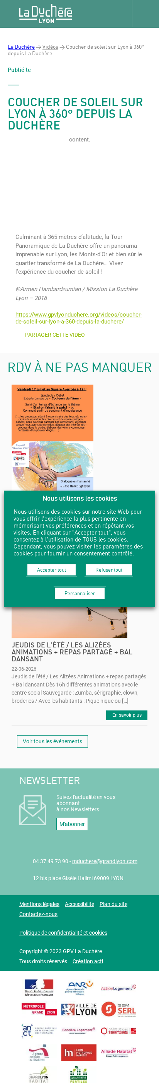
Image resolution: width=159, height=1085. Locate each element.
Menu (145, 13)
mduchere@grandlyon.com (104, 861)
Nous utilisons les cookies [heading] (79, 498)
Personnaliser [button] (79, 593)
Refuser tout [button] (108, 569)
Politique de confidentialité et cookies (63, 933)
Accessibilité (79, 904)
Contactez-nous (38, 914)
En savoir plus (127, 715)
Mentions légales (39, 904)
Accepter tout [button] (51, 569)
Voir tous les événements (52, 741)
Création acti (88, 961)
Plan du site (113, 904)
